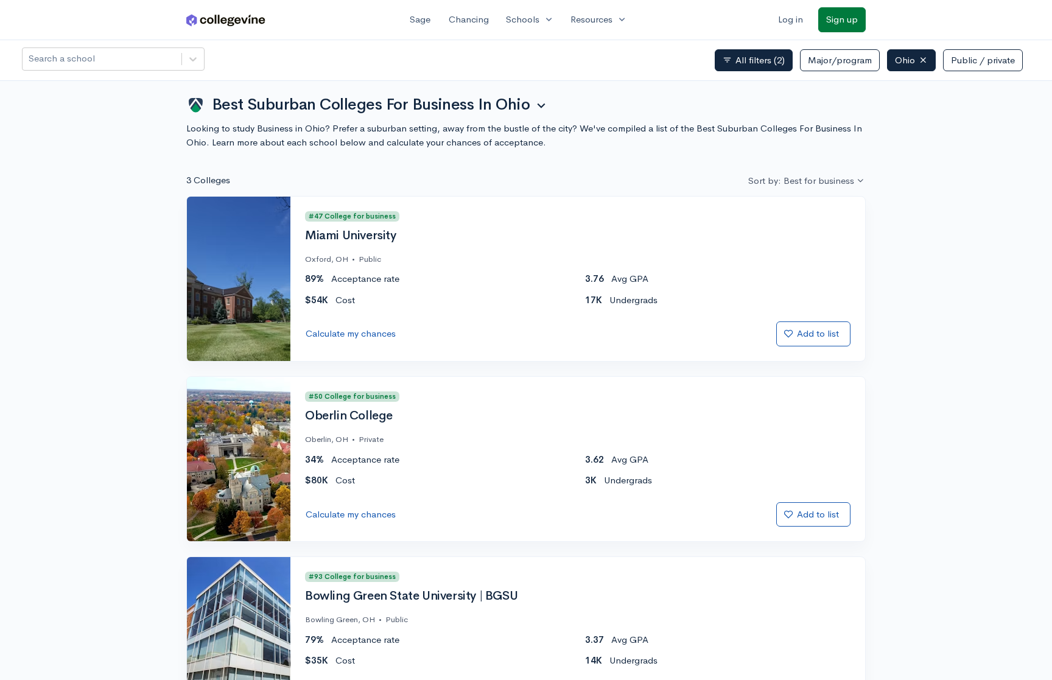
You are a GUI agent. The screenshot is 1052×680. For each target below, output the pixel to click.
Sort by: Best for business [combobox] (801, 180)
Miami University (350, 235)
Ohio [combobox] (905, 60)
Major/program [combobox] (840, 60)
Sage (420, 19)
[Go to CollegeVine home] (225, 20)
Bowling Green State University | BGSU (411, 596)
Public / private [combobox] (983, 60)
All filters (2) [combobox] (754, 60)
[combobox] (30, 59)
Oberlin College (349, 415)
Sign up (842, 19)
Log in (790, 19)
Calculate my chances (351, 333)
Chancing (469, 19)
